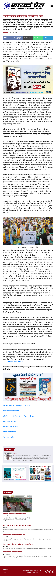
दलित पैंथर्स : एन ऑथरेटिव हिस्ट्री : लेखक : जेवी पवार (18, 416)
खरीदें (37, 572)
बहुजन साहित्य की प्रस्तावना (11, 411)
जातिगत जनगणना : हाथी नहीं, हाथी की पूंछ (12, 552)
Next (26, 473)
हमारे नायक (29, 572)
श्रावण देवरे (5, 33)
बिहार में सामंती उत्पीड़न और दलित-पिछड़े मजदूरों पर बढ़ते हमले (17, 525)
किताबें (34, 572)
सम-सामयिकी (27, 570)
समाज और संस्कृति (34, 570)
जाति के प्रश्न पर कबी (9, 432)
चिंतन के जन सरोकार (9, 437)
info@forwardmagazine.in (13, 361)
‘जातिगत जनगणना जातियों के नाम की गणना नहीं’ (14, 535)
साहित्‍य (41, 570)
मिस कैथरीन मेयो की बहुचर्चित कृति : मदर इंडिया (16, 406)
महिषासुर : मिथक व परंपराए (10, 427)
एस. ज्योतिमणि (5, 537)
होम (23, 570)
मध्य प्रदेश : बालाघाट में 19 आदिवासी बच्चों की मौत (14, 514)
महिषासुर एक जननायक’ (9, 421)
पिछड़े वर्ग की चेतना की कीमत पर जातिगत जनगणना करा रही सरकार (18, 544)
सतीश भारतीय (5, 516)
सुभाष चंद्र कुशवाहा (6, 554)
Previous (3, 473)
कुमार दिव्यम (5, 527)
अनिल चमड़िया (5, 546)
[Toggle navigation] (52, 6)
